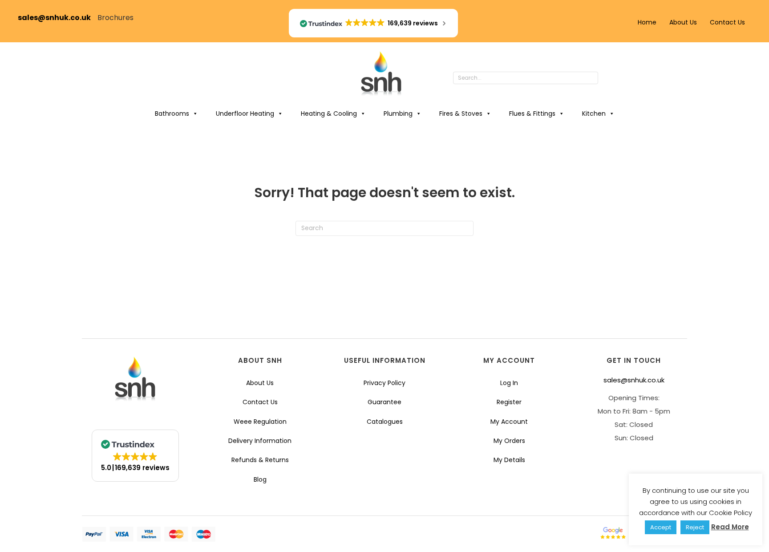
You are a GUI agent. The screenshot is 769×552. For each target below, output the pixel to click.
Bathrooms (172, 113)
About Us (683, 22)
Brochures (115, 17)
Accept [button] (660, 527)
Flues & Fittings (532, 113)
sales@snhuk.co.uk (57, 17)
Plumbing (398, 113)
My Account (509, 421)
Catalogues (385, 421)
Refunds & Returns (260, 459)
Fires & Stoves (460, 113)
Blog (260, 479)
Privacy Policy (384, 382)
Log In (509, 382)
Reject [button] (695, 527)
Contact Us (727, 22)
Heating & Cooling (329, 113)
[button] (607, 78)
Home (647, 22)
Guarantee (384, 402)
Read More (730, 527)
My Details (509, 459)
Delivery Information (259, 440)
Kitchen (594, 113)
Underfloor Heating (245, 113)
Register (509, 402)
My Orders (509, 440)
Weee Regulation (260, 421)
